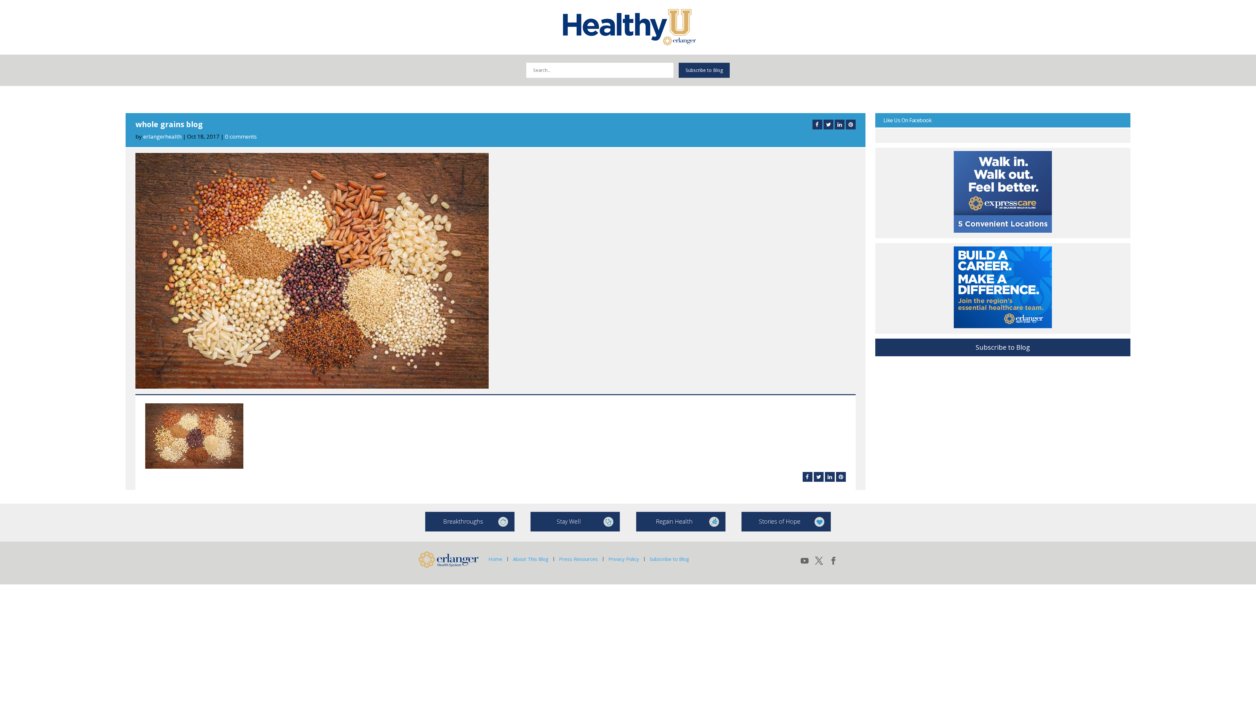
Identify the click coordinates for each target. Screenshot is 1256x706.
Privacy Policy (623, 559)
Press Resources (578, 559)
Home (495, 559)
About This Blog (531, 559)
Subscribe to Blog (704, 70)
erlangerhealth (162, 136)
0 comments (241, 136)
